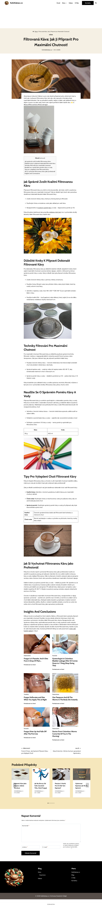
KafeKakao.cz (48, 50)
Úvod (58, 3)
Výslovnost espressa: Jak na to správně (81, 786)
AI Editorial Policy (51, 904)
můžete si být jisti (55, 212)
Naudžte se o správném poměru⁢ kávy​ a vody (38, 167)
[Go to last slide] (14, 785)
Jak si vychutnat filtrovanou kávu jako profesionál (40, 171)
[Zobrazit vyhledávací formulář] (95, 2)
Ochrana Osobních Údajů (58, 896)
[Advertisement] (51, 17)
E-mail (45, 847)
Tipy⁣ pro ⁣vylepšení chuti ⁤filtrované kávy (37, 169)
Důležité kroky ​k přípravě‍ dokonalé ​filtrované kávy (40, 163)
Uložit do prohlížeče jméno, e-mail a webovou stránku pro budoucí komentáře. (71, 845)
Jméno (25, 847)
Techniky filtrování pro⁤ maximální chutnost (38, 165)
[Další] (87, 785)
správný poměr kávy (45, 208)
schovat (42, 158)
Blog (72, 875)
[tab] (49, 803)
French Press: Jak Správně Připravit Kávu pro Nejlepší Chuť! (34, 751)
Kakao (71, 3)
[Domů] (33, 31)
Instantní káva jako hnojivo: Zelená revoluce (20, 786)
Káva (51, 35)
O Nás (77, 3)
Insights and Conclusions (32, 173)
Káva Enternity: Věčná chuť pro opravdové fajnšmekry (67, 751)
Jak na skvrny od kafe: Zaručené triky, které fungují (40, 786)
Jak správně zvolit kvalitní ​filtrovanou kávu (38, 161)
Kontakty (88, 3)
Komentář (25, 826)
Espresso (42, 875)
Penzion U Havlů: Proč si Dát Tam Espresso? (60, 786)
